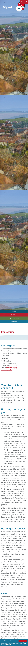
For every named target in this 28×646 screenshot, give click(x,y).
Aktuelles (14, 321)
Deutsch (24, 2)
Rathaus (14, 311)
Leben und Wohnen (14, 318)
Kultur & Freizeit (14, 315)
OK (22, 641)
